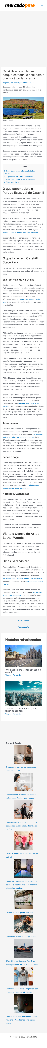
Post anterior (23, 621)
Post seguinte (23, 627)
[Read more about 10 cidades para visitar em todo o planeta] (23, 656)
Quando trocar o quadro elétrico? (19, 912)
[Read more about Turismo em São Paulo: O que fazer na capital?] (23, 693)
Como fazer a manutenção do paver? (21, 937)
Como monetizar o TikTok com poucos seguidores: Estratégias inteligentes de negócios (21, 825)
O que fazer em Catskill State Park (18, 177)
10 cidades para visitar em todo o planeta (23, 670)
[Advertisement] (23, 35)
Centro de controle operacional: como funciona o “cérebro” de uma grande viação (21, 1019)
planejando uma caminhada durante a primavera (22, 578)
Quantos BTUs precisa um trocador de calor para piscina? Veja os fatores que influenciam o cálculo (21, 884)
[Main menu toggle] (42, 5)
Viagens (6, 83)
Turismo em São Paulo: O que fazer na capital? (21, 709)
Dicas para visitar (11, 182)
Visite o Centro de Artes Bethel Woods (20, 179)
